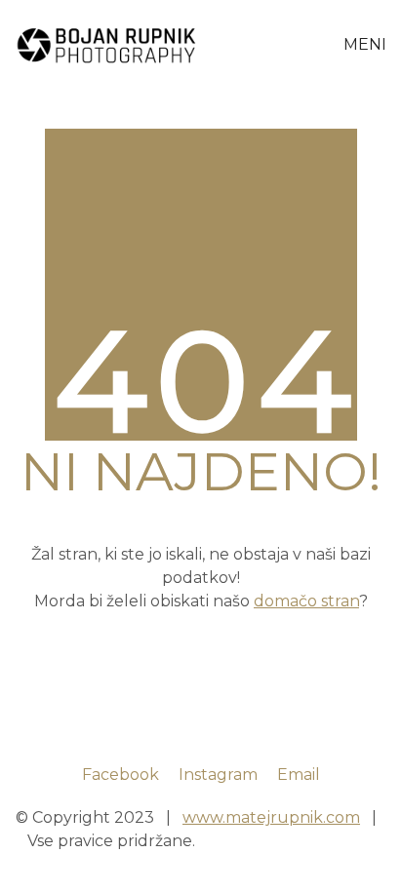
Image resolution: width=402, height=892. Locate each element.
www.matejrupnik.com (271, 817)
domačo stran (306, 601)
